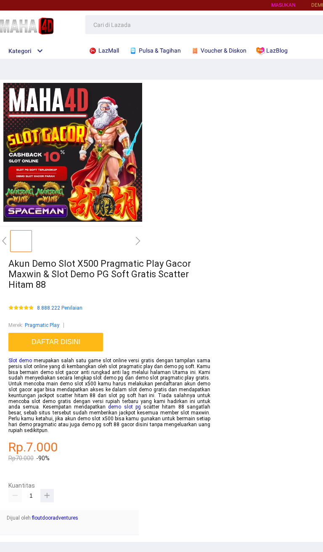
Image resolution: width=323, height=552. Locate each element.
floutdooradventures (55, 518)
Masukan (283, 5)
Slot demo (20, 361)
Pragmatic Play (42, 325)
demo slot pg (124, 407)
